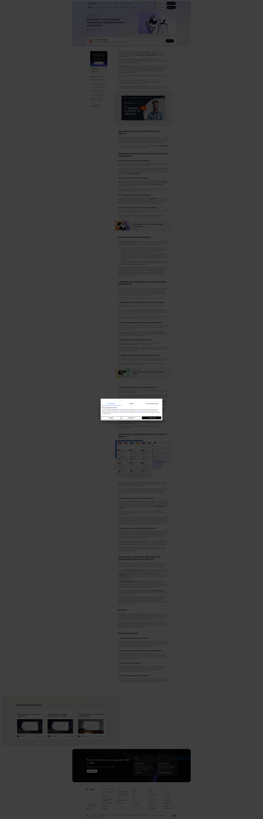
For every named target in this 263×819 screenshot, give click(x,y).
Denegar (111, 417)
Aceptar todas (152, 417)
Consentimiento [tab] (111, 403)
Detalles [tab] (131, 403)
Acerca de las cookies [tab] (152, 403)
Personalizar (131, 417)
